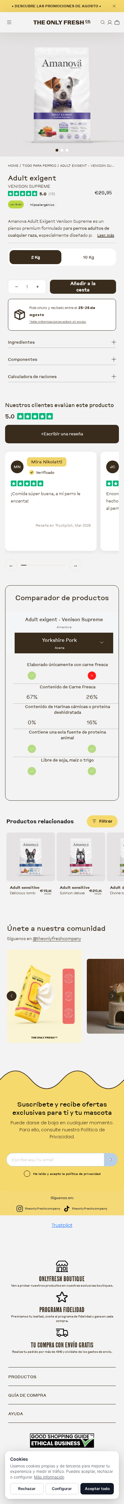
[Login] (110, 22)
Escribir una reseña (62, 434)
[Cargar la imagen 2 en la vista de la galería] (62, 150)
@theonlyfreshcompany (57, 938)
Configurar (62, 1488)
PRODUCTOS (22, 1377)
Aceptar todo (97, 1488)
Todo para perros (39, 165)
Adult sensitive (25, 887)
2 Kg (35, 257)
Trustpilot (62, 1225)
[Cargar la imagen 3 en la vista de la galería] (67, 150)
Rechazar (27, 1488)
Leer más (105, 235)
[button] (102, 22)
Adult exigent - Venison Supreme (92, 165)
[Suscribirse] (111, 1159)
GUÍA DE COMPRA (27, 1395)
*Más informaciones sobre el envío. (57, 322)
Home (13, 165)
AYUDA (15, 1413)
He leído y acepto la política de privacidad (66, 1173)
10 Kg (88, 257)
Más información (49, 1477)
